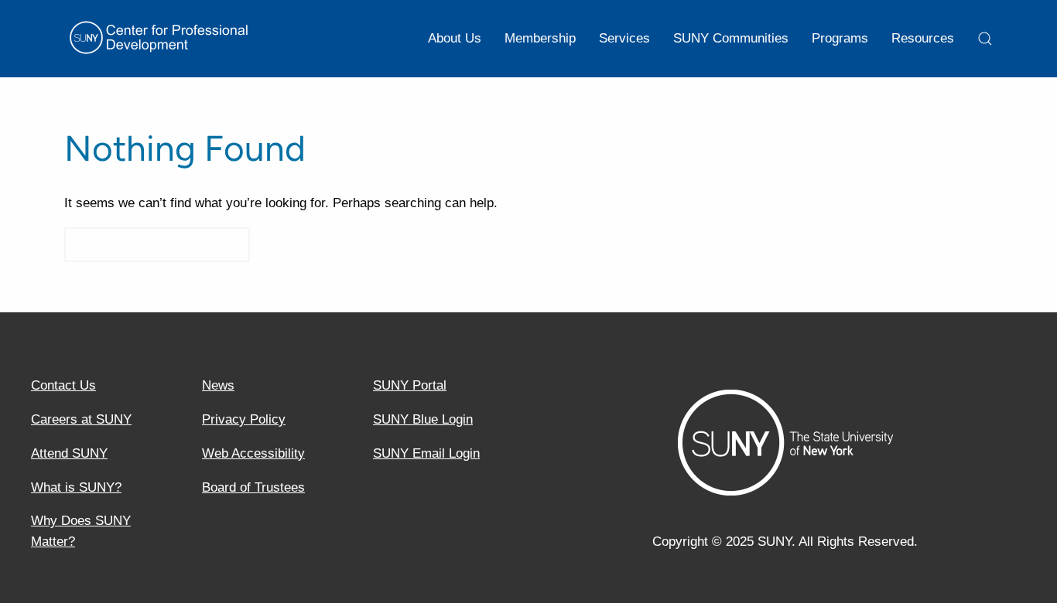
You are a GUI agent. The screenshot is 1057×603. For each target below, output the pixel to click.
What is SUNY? (76, 487)
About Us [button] (454, 38)
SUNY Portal (409, 385)
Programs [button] (840, 38)
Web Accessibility (253, 453)
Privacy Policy (244, 419)
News (218, 385)
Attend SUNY (69, 453)
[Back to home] (161, 38)
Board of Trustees (253, 487)
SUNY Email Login (426, 453)
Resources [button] (922, 38)
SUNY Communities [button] (730, 38)
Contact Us (63, 385)
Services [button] (624, 38)
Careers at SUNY (81, 419)
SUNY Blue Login (423, 419)
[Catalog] (985, 38)
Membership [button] (540, 38)
